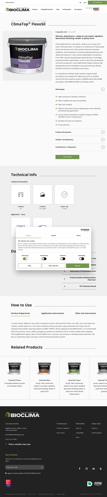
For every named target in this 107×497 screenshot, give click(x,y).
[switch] (44, 258)
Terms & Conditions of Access (46, 494)
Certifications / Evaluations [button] (66, 147)
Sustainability (79, 433)
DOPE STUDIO (98, 494)
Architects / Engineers (63, 428)
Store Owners (61, 433)
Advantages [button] (60, 89)
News (77, 437)
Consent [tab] (28, 235)
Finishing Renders (30, 21)
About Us (78, 428)
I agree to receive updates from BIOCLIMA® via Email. (24, 473)
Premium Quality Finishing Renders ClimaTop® (83, 279)
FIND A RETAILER (9, 2)
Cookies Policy (61, 494)
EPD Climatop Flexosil (88, 286)
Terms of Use (31, 494)
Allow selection (53, 266)
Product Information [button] (63, 132)
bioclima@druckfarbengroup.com (14, 434)
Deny (29, 266)
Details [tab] (53, 235)
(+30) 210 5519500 (11, 439)
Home (12, 21)
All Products (19, 21)
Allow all (77, 266)
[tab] (20, 313)
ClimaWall (72, 32)
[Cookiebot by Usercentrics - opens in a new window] (82, 230)
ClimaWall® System (47, 9)
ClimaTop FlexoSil (42, 21)
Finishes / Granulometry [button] (64, 140)
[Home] (17, 9)
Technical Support (96, 433)
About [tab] (79, 235)
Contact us (94, 428)
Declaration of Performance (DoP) (83, 271)
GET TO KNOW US (97, 2)
